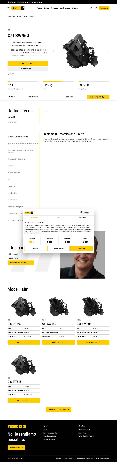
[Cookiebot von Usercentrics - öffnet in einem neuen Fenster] (82, 212)
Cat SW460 (11, 97)
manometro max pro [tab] (14, 173)
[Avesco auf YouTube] (24, 426)
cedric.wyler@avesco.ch (19, 263)
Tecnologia (54, 8)
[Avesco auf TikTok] (20, 426)
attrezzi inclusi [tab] (12, 200)
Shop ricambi (12, 2)
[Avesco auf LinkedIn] (16, 426)
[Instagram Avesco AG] (9, 426)
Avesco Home (11, 16)
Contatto (12, 74)
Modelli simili (69, 97)
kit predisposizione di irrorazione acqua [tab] (20, 220)
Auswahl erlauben (58, 248)
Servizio (46, 8)
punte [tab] (9, 180)
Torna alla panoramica (57, 409)
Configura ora (26, 69)
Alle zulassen (81, 248)
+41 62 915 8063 (13, 258)
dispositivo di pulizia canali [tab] (17, 159)
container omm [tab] (12, 193)
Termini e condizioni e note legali (84, 458)
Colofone (58, 458)
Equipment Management (25, 2)
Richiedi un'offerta (26, 63)
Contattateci (104, 8)
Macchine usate (65, 8)
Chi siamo (75, 8)
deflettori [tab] (10, 166)
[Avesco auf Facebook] (13, 426)
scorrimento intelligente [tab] (15, 207)
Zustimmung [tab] (34, 217)
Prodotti (39, 8)
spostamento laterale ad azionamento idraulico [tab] (23, 144)
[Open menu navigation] (8, 8)
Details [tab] (58, 217)
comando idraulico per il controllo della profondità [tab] (20, 151)
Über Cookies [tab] (82, 217)
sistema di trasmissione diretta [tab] (18, 137)
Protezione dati (68, 458)
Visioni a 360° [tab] (12, 122)
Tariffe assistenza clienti (102, 458)
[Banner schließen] (92, 212)
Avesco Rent (38, 2)
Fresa (25, 16)
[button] (96, 8)
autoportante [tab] (12, 186)
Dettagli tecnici (33, 97)
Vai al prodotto (22, 342)
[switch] (49, 242)
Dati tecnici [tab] (11, 117)
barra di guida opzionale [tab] (16, 214)
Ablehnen (35, 248)
